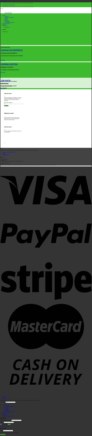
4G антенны (7, 20)
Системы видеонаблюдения (9, 22)
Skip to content (3, 0)
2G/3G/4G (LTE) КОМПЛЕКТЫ (12, 50)
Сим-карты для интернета (9, 17)
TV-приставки (7, 21)
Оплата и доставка (6, 23)
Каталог (4, 15)
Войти (9, 424)
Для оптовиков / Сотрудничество (9, 4)
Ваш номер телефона (8, 102)
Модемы (6, 18)
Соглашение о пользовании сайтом (9, 152)
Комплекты (6, 16)
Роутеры (6, 19)
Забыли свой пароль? (4, 426)
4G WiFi (1, 8)
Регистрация (3, 434)
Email (1, 430)
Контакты (4, 24)
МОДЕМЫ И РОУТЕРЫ (9, 64)
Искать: (4, 402)
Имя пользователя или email (5, 420)
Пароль (2, 422)
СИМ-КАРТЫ (5, 80)
